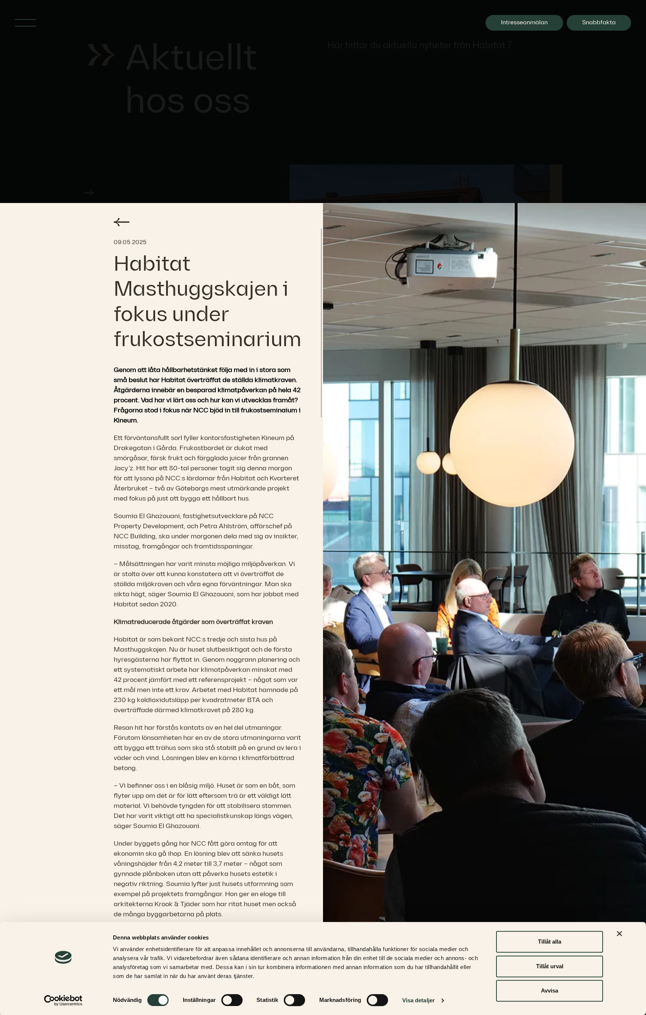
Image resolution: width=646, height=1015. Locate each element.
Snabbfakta (599, 22)
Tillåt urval (549, 966)
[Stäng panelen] (619, 933)
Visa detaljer (418, 1000)
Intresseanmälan (524, 22)
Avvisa (549, 990)
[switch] (232, 1000)
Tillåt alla (549, 941)
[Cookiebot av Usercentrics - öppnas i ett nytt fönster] (63, 1000)
